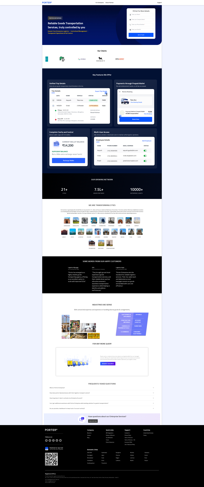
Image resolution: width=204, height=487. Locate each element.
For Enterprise (100, 3)
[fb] (46, 440)
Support (159, 3)
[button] (93, 421)
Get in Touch (141, 35)
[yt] (60, 440)
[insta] (53, 440)
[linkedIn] (57, 440)
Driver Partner (110, 3)
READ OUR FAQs (93, 421)
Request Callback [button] (108, 364)
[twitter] (50, 440)
